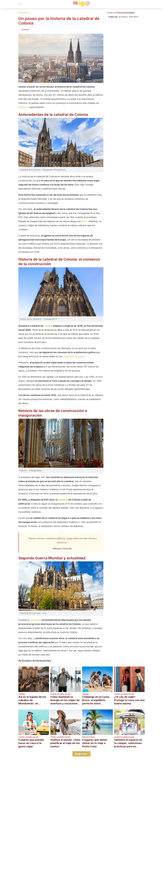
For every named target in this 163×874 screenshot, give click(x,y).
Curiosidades (23, 12)
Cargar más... (81, 754)
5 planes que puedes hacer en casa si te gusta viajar (31, 743)
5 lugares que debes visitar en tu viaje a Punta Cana (94, 743)
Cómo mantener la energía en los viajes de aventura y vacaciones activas (64, 700)
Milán (84, 221)
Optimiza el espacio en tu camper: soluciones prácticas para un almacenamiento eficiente (128, 743)
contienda (35, 620)
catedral (63, 499)
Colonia (48, 325)
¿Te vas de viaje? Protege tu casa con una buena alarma (129, 700)
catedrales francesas (74, 356)
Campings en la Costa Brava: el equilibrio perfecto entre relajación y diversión (95, 700)
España (21, 694)
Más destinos (88, 737)
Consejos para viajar (60, 694)
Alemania (23, 107)
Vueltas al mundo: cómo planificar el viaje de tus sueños (65, 743)
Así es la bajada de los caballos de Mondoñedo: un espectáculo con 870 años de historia (32, 700)
